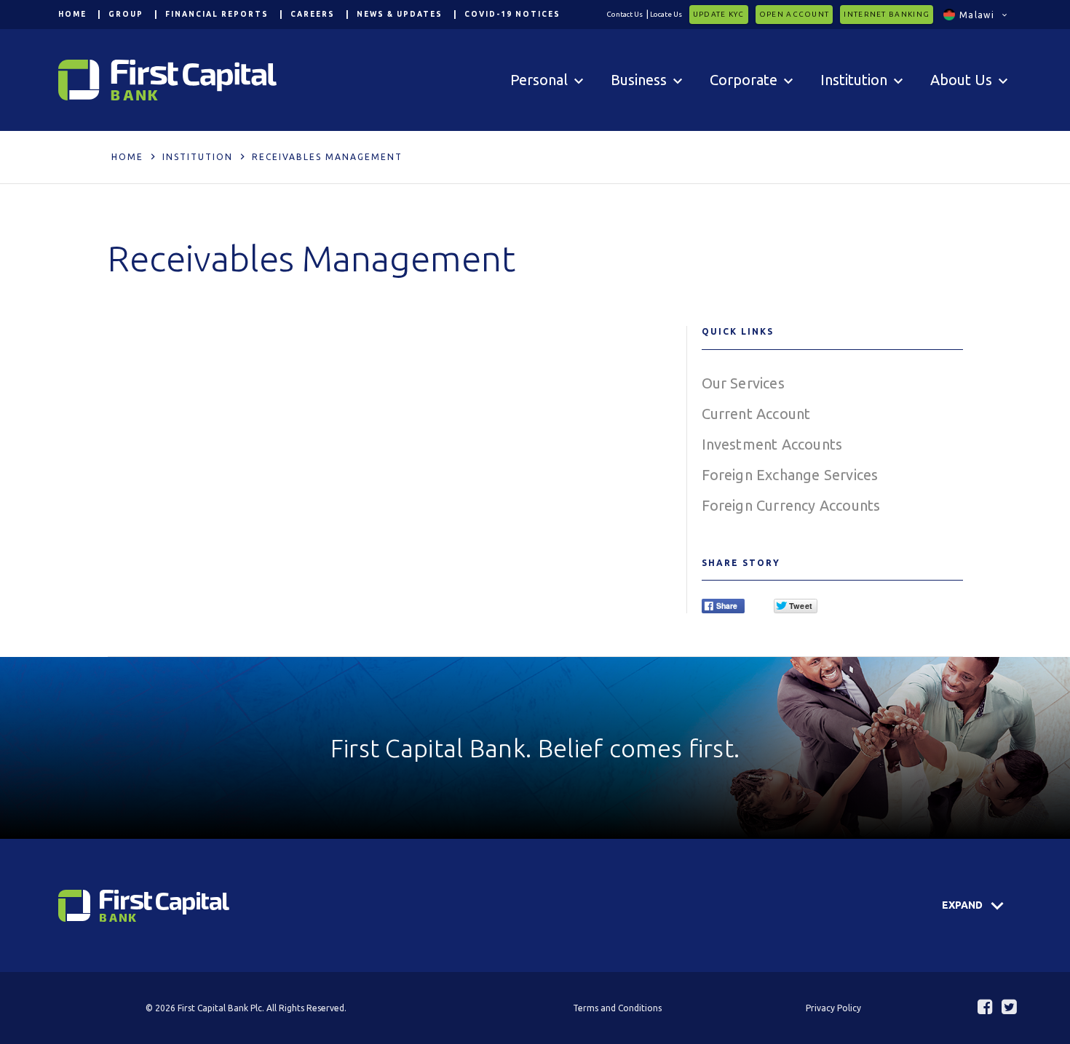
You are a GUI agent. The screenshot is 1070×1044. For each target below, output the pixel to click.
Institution (197, 157)
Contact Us (624, 14)
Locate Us (666, 14)
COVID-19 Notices (512, 14)
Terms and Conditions (617, 1008)
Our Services (743, 383)
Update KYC (719, 14)
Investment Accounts (772, 444)
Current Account (756, 413)
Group (125, 14)
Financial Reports (217, 14)
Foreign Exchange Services (790, 474)
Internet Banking (887, 14)
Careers (312, 14)
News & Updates (400, 14)
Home (72, 14)
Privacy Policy (833, 1008)
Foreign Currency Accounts (791, 505)
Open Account (794, 14)
